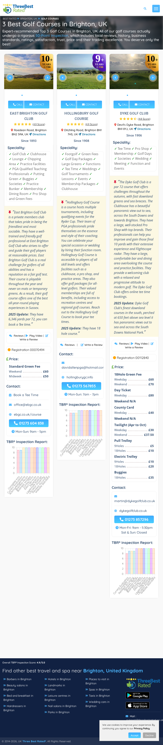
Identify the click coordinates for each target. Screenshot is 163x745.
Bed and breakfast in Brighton (18, 698)
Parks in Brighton (59, 712)
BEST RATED (10, 18)
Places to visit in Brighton (97, 681)
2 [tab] (25, 95)
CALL (19, 104)
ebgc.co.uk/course (27, 414)
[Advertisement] (81, 630)
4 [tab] (31, 95)
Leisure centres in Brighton (57, 698)
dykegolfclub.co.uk (133, 511)
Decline (149, 735)
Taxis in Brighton (99, 695)
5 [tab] (34, 95)
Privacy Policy (142, 728)
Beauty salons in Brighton (15, 687)
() (38, 124)
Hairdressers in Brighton (14, 708)
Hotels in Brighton (59, 679)
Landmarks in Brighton (55, 687)
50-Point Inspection (52, 35)
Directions (39, 134)
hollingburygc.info (80, 377)
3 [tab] (28, 95)
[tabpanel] (28, 79)
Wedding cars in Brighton (97, 704)
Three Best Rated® (34, 741)
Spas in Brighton (99, 689)
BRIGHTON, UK (28, 18)
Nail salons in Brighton (62, 706)
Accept (134, 735)
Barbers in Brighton (19, 679)
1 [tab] (22, 95)
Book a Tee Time (26, 395)
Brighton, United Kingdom (113, 671)
